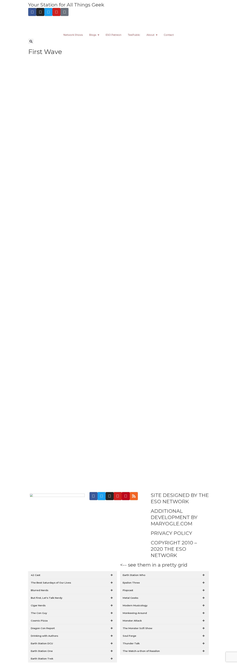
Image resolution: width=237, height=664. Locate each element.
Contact (169, 34)
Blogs (92, 34)
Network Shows (73, 34)
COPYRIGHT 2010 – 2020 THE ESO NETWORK (174, 549)
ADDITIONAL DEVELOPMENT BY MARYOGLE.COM (174, 517)
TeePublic (134, 34)
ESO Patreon (113, 34)
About (150, 34)
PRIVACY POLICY (171, 533)
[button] (31, 41)
